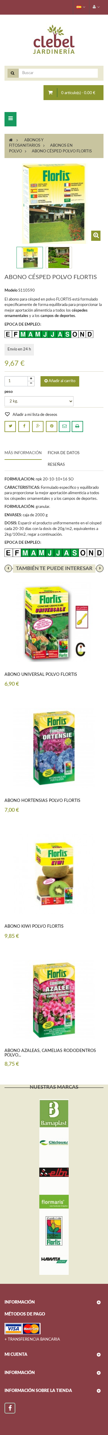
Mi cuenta (15, 1355)
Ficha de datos (64, 453)
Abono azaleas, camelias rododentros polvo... (50, 1053)
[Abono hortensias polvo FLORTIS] (54, 748)
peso (9, 392)
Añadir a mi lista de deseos (34, 415)
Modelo (10, 290)
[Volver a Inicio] (11, 140)
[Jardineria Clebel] (54, 40)
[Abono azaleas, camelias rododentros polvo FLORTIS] (54, 1000)
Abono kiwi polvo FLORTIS (34, 926)
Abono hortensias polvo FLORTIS (42, 801)
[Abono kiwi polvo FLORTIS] (54, 874)
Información (19, 1373)
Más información (23, 453)
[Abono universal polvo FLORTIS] (54, 622)
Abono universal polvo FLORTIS (40, 675)
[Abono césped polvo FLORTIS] (29, 257)
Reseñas (56, 465)
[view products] (54, 1114)
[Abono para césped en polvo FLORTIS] (59, 257)
